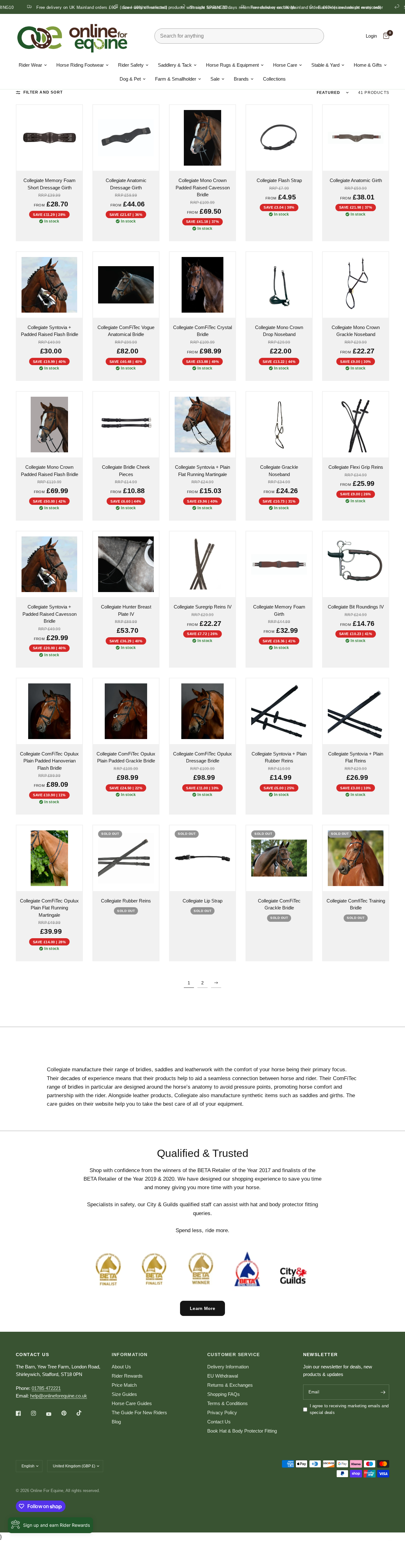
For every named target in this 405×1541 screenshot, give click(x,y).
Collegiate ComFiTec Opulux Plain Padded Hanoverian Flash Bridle (49, 761)
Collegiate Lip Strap (202, 900)
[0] (384, 36)
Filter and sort (43, 92)
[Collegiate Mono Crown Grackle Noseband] (356, 285)
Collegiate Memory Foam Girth (279, 610)
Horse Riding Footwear (80, 65)
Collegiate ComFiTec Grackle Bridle (279, 904)
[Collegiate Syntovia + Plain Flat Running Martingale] (202, 424)
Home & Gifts (368, 65)
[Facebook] (23, 1413)
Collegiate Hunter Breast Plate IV (126, 610)
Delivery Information (228, 1366)
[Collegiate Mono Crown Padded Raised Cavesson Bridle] (202, 138)
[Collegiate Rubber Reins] (126, 858)
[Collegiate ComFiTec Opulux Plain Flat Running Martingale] (49, 858)
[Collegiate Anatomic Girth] (356, 138)
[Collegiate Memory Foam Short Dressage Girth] (49, 138)
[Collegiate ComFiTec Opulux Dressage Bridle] (202, 711)
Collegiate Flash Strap (279, 180)
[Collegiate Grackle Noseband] (279, 424)
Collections (274, 79)
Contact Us (219, 1421)
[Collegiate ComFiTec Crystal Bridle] (202, 285)
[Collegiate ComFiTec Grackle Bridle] (279, 858)
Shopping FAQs (223, 1394)
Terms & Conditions (227, 1403)
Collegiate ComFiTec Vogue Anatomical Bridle (125, 331)
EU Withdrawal (222, 1376)
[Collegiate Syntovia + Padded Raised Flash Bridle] (49, 285)
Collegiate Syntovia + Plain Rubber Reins (279, 757)
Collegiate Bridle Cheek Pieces (126, 470)
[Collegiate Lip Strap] (202, 858)
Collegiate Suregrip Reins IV (203, 606)
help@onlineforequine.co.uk (58, 1395)
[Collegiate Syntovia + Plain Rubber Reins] (279, 711)
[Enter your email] (383, 1392)
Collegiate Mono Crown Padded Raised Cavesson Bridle (203, 187)
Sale (215, 79)
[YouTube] (53, 1414)
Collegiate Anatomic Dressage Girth (126, 184)
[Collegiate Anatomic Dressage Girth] (126, 138)
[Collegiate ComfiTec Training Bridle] (356, 858)
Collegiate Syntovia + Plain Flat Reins (355, 757)
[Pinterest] (68, 1413)
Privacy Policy (222, 1412)
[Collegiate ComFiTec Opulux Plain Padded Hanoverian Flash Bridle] (49, 711)
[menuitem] (33, 65)
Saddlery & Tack (175, 65)
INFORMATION (130, 1354)
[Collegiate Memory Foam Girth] (279, 564)
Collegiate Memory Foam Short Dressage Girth (49, 184)
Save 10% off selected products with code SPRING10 (138, 7)
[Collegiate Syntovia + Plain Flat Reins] (356, 711)
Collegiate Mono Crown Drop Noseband (279, 331)
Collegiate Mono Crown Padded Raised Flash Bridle (49, 470)
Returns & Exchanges (230, 1385)
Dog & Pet (130, 79)
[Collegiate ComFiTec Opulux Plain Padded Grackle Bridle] (126, 711)
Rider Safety (131, 65)
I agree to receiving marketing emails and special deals (349, 1409)
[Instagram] (38, 1413)
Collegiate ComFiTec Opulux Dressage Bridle (202, 757)
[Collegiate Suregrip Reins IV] (202, 564)
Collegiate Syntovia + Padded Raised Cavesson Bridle (49, 614)
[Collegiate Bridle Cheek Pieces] (126, 424)
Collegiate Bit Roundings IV (356, 606)
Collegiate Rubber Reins (126, 900)
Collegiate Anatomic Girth (356, 180)
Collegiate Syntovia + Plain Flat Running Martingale (202, 470)
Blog (116, 1421)
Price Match (124, 1385)
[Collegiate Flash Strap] (279, 138)
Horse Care (285, 65)
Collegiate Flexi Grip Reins (355, 467)
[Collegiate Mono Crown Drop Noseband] (279, 285)
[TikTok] (83, 1413)
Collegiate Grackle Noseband (279, 470)
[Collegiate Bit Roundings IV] (356, 564)
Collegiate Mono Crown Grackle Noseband (356, 331)
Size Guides (124, 1394)
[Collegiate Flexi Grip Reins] (356, 424)
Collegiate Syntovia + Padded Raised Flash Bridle (49, 331)
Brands (241, 79)
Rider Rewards (127, 1376)
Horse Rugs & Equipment (232, 65)
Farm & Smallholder (175, 79)
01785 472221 (46, 1388)
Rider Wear (30, 65)
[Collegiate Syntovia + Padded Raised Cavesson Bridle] (49, 564)
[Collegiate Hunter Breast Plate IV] (126, 564)
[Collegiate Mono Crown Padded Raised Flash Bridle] (49, 424)
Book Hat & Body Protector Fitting (242, 1431)
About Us (121, 1366)
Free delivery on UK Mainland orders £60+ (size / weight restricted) (279, 7)
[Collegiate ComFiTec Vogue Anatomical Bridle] (126, 285)
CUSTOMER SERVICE (233, 1354)
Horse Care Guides (132, 1403)
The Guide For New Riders (139, 1412)
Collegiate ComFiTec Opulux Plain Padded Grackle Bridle (126, 757)
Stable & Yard (325, 65)
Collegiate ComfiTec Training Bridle (356, 904)
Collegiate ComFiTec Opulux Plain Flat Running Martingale (49, 908)
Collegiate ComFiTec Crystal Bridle (202, 331)
